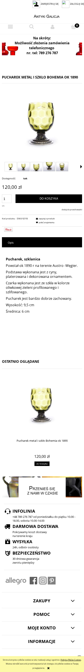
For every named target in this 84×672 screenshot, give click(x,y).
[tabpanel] (42, 301)
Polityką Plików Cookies (71, 659)
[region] (42, 49)
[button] (10, 27)
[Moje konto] (52, 26)
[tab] (42, 242)
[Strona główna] (42, 15)
